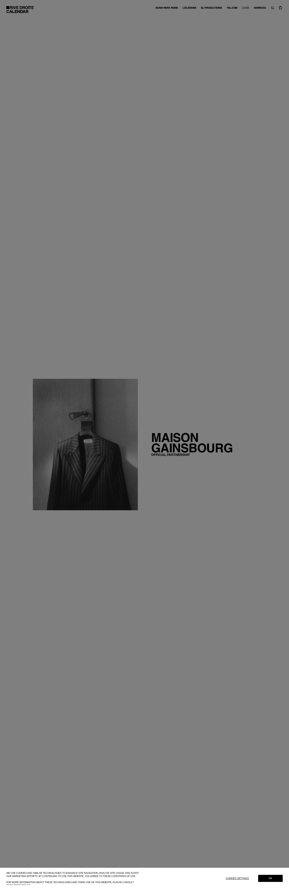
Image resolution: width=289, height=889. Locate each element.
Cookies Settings (237, 878)
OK (270, 878)
